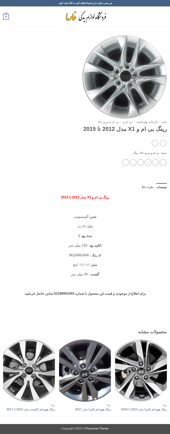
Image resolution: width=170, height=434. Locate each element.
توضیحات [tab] (162, 187)
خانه (164, 122)
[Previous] (167, 381)
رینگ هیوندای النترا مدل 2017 (93, 409)
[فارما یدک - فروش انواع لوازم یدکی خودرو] (85, 17)
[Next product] (163, 143)
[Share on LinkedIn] (125, 162)
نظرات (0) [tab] (148, 187)
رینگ (135, 152)
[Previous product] (155, 143)
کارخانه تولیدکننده (147, 122)
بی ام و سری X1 (108, 122)
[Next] (3, 381)
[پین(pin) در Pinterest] (133, 162)
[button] (164, 17)
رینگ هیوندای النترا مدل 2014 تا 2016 (144, 409)
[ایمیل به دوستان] (140, 162)
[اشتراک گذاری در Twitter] (148, 162)
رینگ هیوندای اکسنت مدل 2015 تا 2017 (30, 409)
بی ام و (127, 122)
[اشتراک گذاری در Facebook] (155, 162)
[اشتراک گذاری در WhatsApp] (163, 162)
